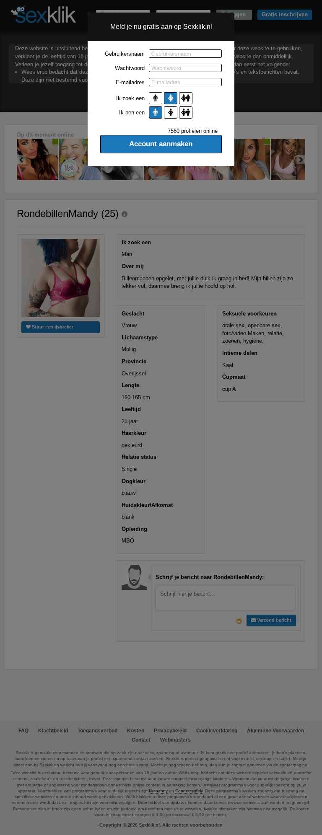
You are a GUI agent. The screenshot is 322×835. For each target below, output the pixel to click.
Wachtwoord (130, 68)
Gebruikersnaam (125, 54)
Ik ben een (132, 112)
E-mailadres (130, 82)
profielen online (193, 131)
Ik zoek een (130, 98)
